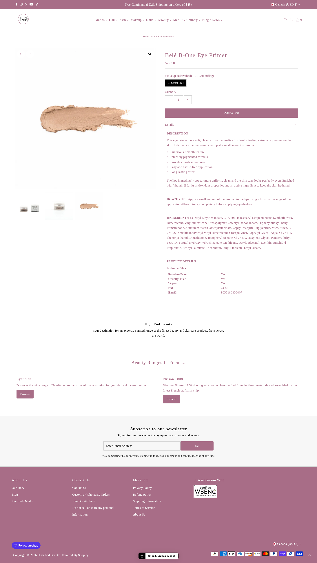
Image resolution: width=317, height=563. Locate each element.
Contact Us (79, 488)
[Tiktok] (37, 4)
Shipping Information (147, 501)
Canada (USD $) (286, 4)
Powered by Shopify (75, 555)
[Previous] (21, 54)
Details (169, 124)
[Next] (30, 54)
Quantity (170, 92)
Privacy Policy (142, 488)
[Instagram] (21, 4)
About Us (139, 514)
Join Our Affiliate (83, 501)
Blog (15, 494)
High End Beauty (49, 555)
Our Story (18, 488)
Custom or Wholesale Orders (91, 494)
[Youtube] (31, 4)
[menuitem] (101, 19)
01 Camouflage (176, 83)
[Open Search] (285, 19)
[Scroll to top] (309, 555)
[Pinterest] (26, 4)
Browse (25, 394)
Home (146, 36)
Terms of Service (144, 508)
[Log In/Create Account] (291, 19)
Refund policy (142, 494)
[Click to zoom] (150, 54)
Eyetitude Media (22, 501)
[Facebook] (16, 4)
